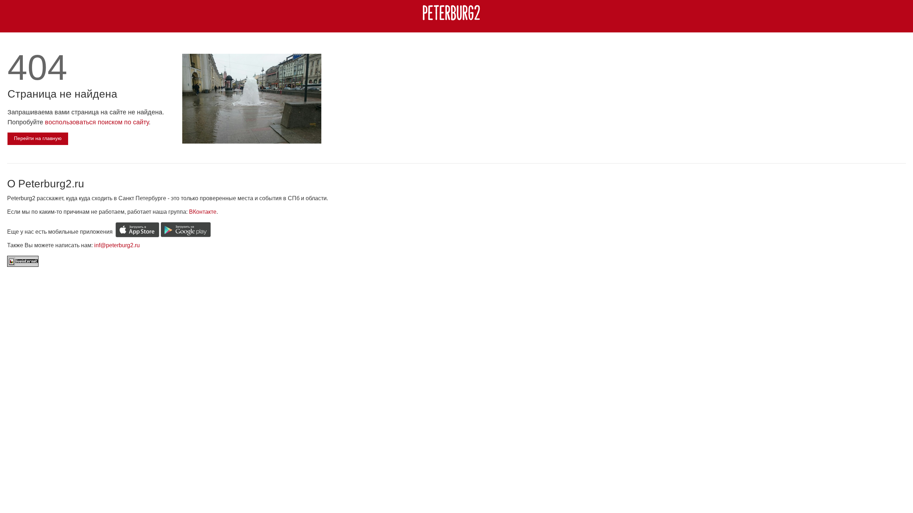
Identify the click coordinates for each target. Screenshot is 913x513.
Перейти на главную (38, 138)
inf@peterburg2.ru (117, 245)
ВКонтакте (202, 212)
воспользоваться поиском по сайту (97, 122)
